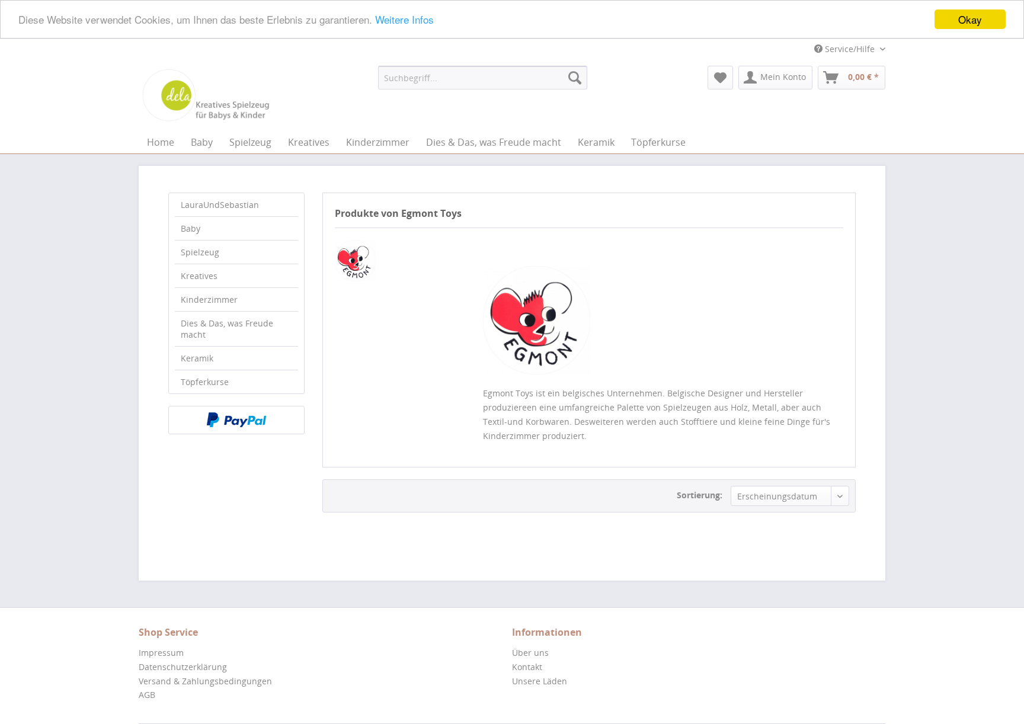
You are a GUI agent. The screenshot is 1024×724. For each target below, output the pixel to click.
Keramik (197, 358)
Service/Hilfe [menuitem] (850, 49)
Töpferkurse (205, 381)
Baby (190, 228)
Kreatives (199, 275)
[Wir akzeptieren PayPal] (236, 420)
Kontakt (527, 666)
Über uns (530, 652)
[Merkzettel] (720, 77)
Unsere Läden (539, 681)
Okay (970, 19)
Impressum (161, 652)
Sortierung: (699, 495)
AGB (147, 694)
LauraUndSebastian (220, 204)
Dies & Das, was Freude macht (227, 329)
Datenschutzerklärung (183, 666)
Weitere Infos (404, 19)
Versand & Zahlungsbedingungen (205, 681)
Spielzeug (200, 252)
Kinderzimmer (209, 299)
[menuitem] (482, 77)
